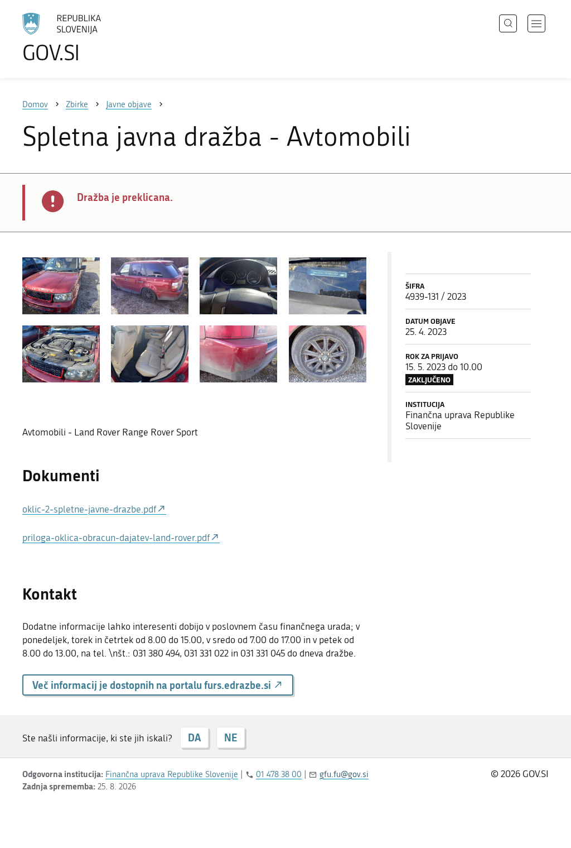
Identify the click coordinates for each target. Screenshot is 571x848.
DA (194, 737)
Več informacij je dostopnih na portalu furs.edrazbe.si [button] (152, 685)
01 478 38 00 (279, 774)
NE (230, 737)
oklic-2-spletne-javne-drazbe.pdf (89, 509)
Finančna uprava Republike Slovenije (171, 774)
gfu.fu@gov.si (344, 774)
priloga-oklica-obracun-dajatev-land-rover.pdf (116, 537)
